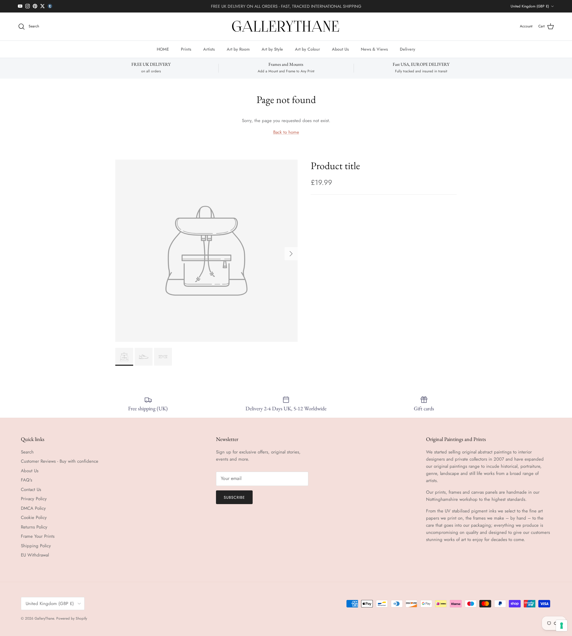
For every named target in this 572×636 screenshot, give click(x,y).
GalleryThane (44, 618)
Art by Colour (307, 49)
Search (27, 452)
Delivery (407, 49)
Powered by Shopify (71, 618)
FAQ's (26, 480)
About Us (340, 49)
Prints (186, 49)
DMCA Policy (33, 508)
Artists (209, 49)
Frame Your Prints (38, 536)
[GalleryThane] (286, 26)
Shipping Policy (36, 546)
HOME (163, 49)
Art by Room (238, 49)
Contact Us (31, 489)
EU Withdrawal (35, 555)
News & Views (374, 49)
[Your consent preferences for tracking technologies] (561, 625)
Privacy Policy (34, 498)
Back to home (286, 132)
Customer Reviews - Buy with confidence (59, 461)
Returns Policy (34, 527)
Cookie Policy (34, 517)
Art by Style (272, 49)
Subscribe (234, 497)
